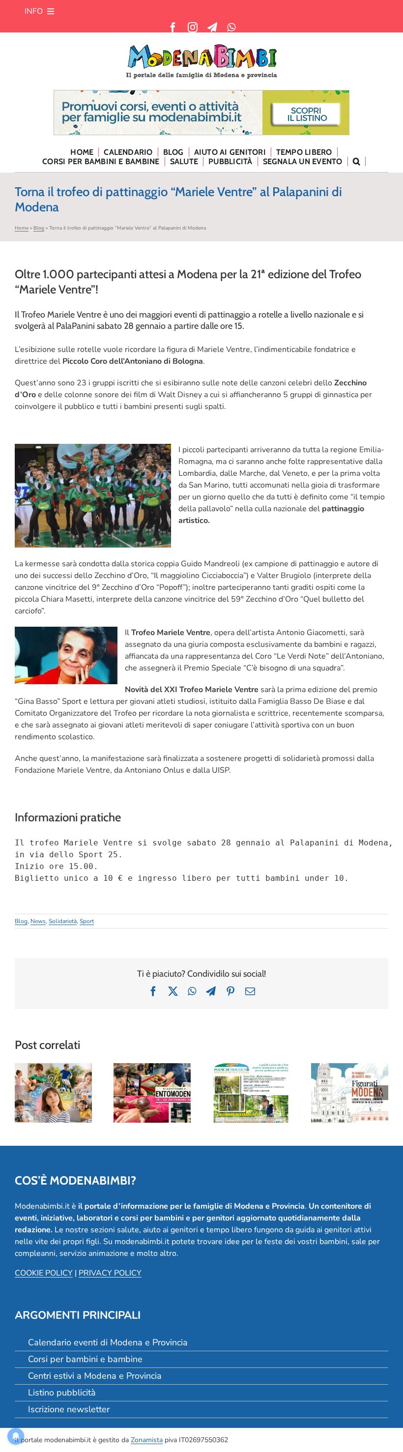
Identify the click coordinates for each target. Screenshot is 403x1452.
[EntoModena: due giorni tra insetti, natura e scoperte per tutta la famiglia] (152, 1092)
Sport (87, 921)
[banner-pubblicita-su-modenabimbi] (201, 94)
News (38, 921)
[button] (357, 161)
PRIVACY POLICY (110, 1273)
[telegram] (212, 27)
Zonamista (147, 1440)
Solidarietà (63, 921)
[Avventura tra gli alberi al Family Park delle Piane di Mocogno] (250, 1092)
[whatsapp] (231, 27)
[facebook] (173, 27)
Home (22, 228)
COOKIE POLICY (44, 1273)
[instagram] (193, 27)
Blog (38, 228)
